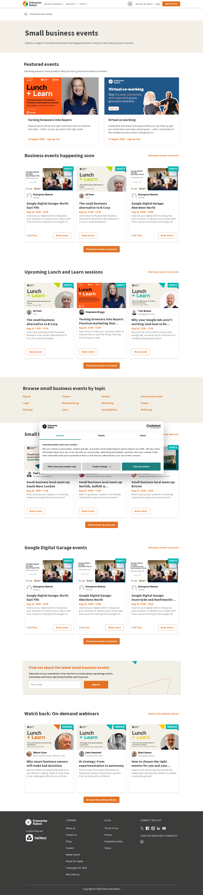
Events (82, 4)
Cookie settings (99, 466)
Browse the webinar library (163, 713)
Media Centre (73, 854)
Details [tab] (101, 435)
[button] (29, 196)
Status (107, 848)
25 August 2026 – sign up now (44, 139)
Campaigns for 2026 (76, 867)
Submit (96, 684)
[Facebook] (147, 828)
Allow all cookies (141, 466)
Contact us (71, 834)
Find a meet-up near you (165, 434)
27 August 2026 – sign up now (124, 139)
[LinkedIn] (158, 828)
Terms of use (111, 828)
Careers (70, 848)
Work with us (73, 874)
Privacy (108, 834)
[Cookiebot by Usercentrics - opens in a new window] (148, 426)
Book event (62, 235)
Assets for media (74, 861)
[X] (142, 828)
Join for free (171, 3)
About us (70, 828)
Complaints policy (113, 841)
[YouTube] (164, 828)
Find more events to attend (163, 155)
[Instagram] (153, 828)
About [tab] (143, 435)
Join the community (53, 4)
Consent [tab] (60, 435)
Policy (69, 841)
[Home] (26, 14)
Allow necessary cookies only (62, 466)
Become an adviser (144, 4)
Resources (70, 4)
